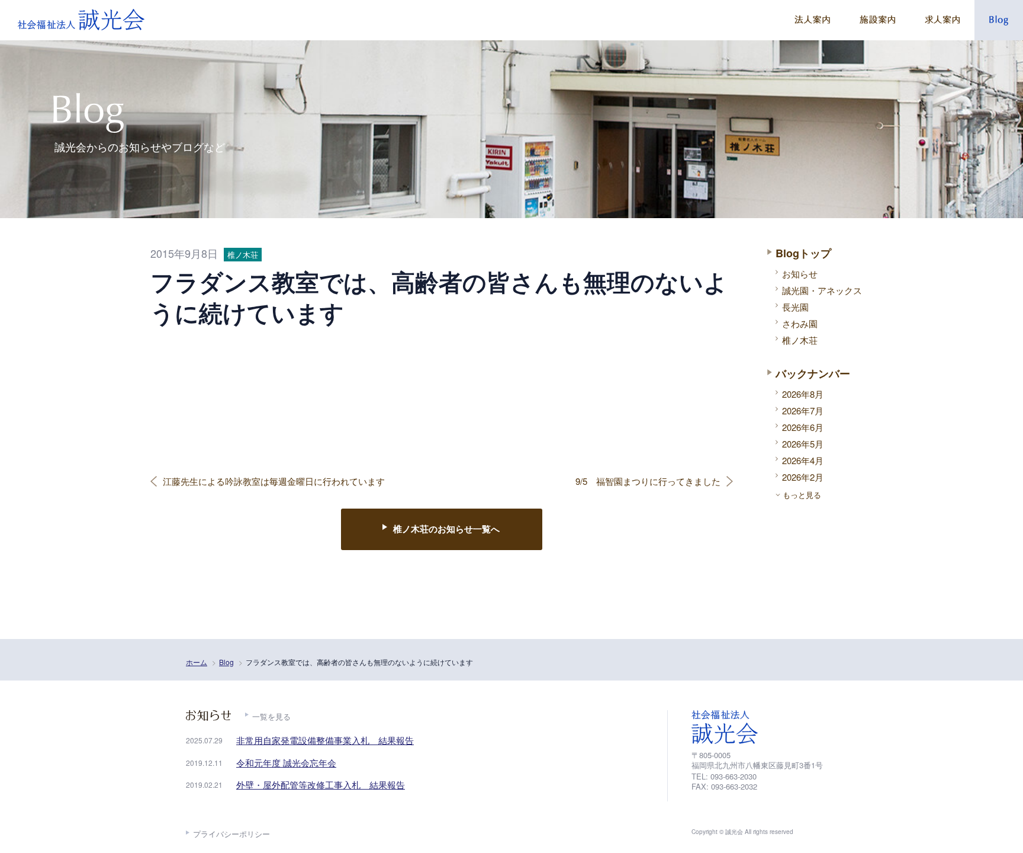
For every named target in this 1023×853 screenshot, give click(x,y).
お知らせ (800, 273)
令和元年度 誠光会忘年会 (286, 762)
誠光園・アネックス (822, 290)
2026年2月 (802, 477)
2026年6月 (802, 427)
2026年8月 (802, 394)
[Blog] (998, 20)
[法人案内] (812, 20)
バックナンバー (813, 373)
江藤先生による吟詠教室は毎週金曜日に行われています (274, 481)
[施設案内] (877, 20)
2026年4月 (802, 460)
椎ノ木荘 (800, 340)
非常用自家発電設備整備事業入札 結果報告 (325, 740)
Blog (226, 662)
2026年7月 (802, 410)
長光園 (795, 307)
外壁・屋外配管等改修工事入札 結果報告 (320, 784)
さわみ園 (800, 323)
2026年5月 (802, 443)
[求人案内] (942, 20)
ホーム (196, 662)
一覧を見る (271, 716)
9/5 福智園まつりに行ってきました (647, 481)
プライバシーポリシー (231, 833)
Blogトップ (803, 253)
